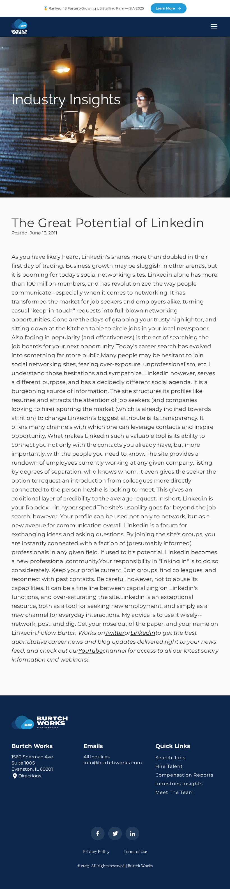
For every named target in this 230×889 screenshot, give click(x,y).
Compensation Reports (184, 775)
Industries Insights (179, 783)
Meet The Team (174, 792)
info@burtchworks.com (113, 762)
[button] (213, 26)
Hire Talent (169, 766)
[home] (19, 26)
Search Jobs (170, 757)
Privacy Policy (96, 851)
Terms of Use (135, 851)
